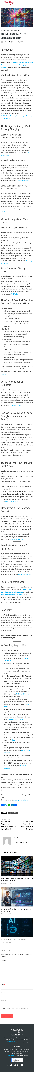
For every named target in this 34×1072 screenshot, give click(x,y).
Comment (4, 960)
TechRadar (14, 294)
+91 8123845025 (17, 1042)
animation (14, 812)
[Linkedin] (18, 1065)
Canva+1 (4, 211)
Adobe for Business (11, 502)
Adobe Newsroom (23, 180)
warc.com (4, 374)
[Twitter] (11, 1065)
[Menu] (31, 3)
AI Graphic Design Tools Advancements (13, 940)
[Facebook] (7, 1065)
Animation (6, 30)
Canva (14, 740)
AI (1, 30)
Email (3, 992)
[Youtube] (22, 1065)
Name (3, 984)
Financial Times (16, 405)
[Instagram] (14, 1065)
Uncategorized (15, 30)
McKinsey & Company (23, 694)
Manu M (7, 42)
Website (3, 1000)
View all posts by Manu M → (20, 842)
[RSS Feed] (26, 1065)
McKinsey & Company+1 (18, 539)
